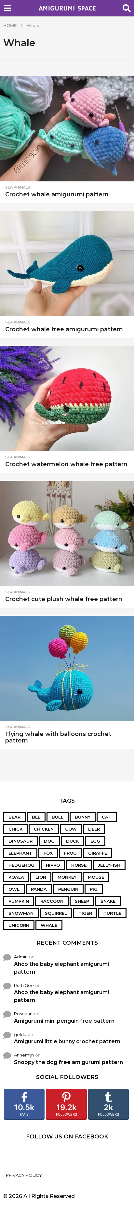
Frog (70, 853)
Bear (14, 817)
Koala (16, 877)
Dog (49, 841)
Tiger (85, 913)
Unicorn (18, 925)
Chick (15, 829)
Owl (14, 889)
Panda (39, 889)
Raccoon (51, 901)
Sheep (82, 901)
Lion (40, 877)
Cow (71, 829)
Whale (49, 925)
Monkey (67, 877)
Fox (48, 853)
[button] (7, 8)
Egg (95, 841)
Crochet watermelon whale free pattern (66, 464)
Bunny (82, 817)
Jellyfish (109, 865)
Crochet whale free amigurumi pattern (64, 329)
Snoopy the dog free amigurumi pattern (68, 1062)
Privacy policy (24, 1175)
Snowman (21, 913)
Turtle (112, 913)
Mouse (96, 877)
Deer (94, 829)
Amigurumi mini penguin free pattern (64, 1021)
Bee (36, 817)
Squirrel (56, 913)
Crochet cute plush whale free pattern (63, 599)
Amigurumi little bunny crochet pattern (67, 1041)
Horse (79, 865)
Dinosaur (20, 841)
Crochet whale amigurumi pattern (57, 194)
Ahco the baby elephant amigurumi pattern (61, 968)
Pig (94, 889)
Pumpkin (18, 901)
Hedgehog (21, 865)
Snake (107, 901)
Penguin (68, 889)
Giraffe (97, 853)
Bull (57, 817)
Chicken (44, 829)
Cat (107, 817)
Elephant (20, 853)
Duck (72, 841)
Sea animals (17, 187)
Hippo (53, 865)
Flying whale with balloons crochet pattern (58, 737)
